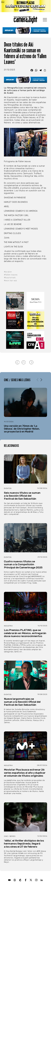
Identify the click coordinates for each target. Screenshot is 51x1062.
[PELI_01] (15, 301)
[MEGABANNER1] (25, 6)
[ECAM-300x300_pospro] (36, 320)
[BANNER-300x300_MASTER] (15, 320)
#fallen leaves (11, 275)
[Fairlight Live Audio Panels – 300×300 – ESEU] (15, 340)
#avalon (8, 272)
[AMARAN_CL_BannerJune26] (26, 30)
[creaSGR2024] (36, 340)
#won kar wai (10, 280)
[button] (41, 380)
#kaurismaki (10, 277)
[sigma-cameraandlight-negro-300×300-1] (36, 301)
